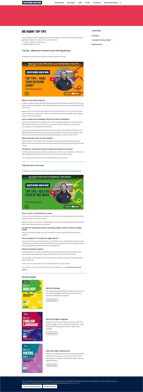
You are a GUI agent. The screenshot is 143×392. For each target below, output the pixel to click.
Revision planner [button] (97, 44)
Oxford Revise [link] (59, 3)
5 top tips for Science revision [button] (101, 40)
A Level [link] (87, 3)
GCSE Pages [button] (95, 35)
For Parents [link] (97, 3)
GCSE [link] (80, 3)
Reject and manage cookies (32, 386)
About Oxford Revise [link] (111, 3)
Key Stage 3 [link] (71, 3)
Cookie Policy (75, 383)
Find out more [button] (51, 300)
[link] (32, 2)
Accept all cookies (50, 386)
